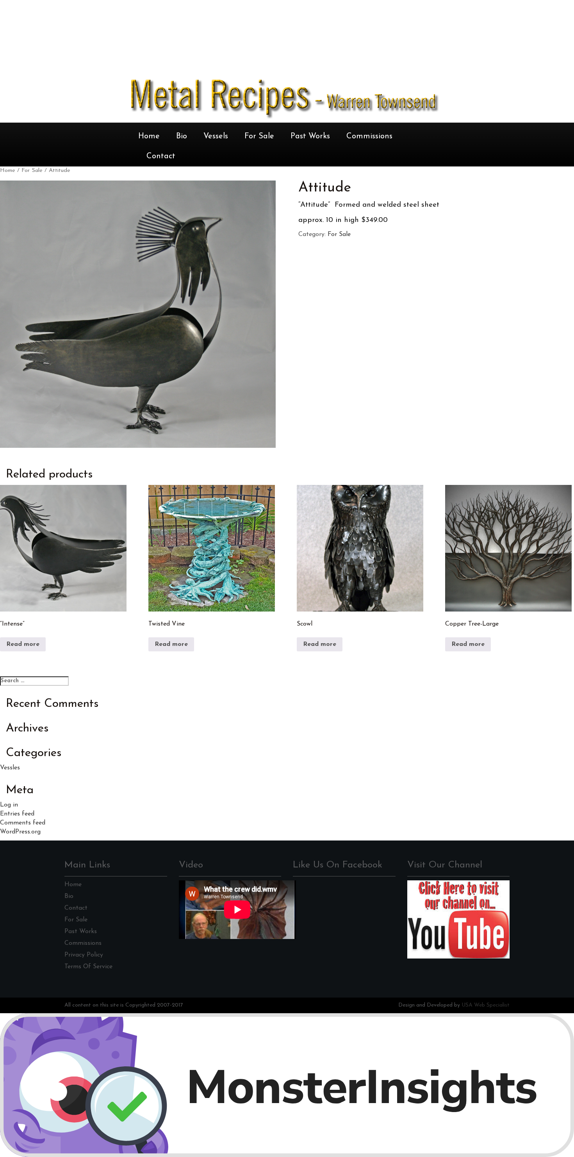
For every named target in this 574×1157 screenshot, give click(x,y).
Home (149, 136)
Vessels (215, 136)
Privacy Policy (83, 955)
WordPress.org (20, 832)
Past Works (310, 136)
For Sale (259, 136)
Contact (160, 156)
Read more (22, 644)
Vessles (10, 768)
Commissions (369, 136)
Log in (9, 805)
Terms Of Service (88, 967)
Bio (181, 136)
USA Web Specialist (486, 1005)
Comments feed (22, 823)
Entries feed (17, 814)
